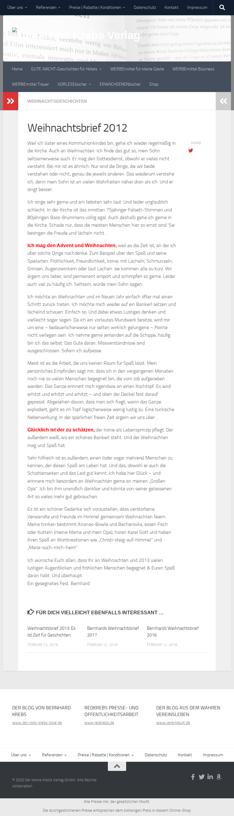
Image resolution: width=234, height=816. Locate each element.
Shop (153, 84)
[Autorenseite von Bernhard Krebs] (219, 777)
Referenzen (46, 7)
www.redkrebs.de (99, 722)
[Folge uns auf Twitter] (202, 777)
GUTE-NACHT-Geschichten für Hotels (64, 69)
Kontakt (172, 7)
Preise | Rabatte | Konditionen (95, 7)
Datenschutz (145, 7)
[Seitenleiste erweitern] (10, 101)
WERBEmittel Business (193, 69)
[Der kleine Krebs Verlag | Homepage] (76, 42)
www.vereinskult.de (173, 722)
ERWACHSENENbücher (120, 84)
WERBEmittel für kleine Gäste (137, 69)
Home (17, 69)
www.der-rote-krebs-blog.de (37, 722)
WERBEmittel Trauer (30, 84)
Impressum (197, 7)
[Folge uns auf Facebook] (193, 777)
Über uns (15, 7)
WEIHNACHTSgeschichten (57, 101)
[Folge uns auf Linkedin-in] (210, 777)
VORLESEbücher (72, 84)
